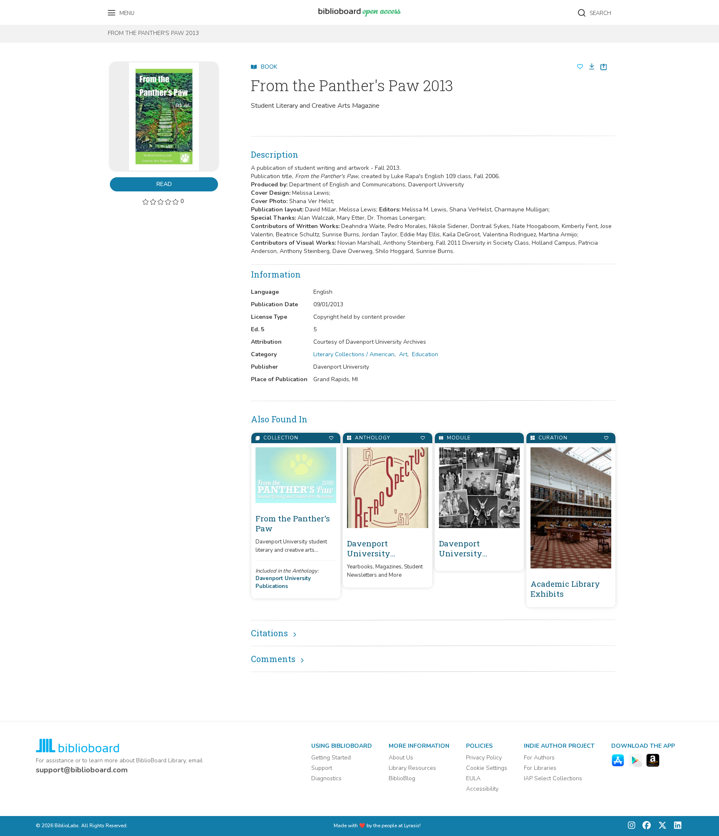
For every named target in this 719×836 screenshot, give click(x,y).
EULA (473, 778)
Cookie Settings (486, 768)
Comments (273, 659)
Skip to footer (41, 9)
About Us (401, 758)
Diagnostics (326, 778)
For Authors (539, 758)
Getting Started (331, 758)
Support (321, 768)
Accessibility (482, 789)
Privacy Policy (484, 758)
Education (425, 354)
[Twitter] (660, 826)
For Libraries (540, 768)
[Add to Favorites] (331, 438)
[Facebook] (644, 826)
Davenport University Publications (283, 582)
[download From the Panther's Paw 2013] (589, 67)
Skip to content (43, 9)
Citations (269, 633)
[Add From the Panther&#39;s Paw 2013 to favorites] (580, 67)
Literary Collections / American (353, 354)
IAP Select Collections (553, 778)
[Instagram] (631, 826)
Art (403, 354)
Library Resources (412, 768)
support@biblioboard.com (82, 770)
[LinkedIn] (675, 826)
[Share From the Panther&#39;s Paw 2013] (603, 66)
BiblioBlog (402, 778)
